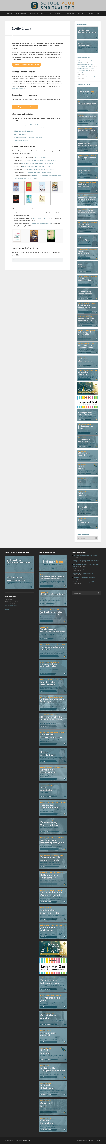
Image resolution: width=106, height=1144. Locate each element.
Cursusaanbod (21, 13)
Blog (49, 13)
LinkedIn (7, 609)
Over (9, 13)
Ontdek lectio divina (40, 157)
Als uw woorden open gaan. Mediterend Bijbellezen (37, 163)
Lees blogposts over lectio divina (25, 107)
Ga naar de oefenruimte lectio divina (26, 64)
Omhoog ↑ (98, 1140)
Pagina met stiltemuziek (21, 140)
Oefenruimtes (69, 13)
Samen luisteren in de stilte (41, 218)
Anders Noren (88, 1140)
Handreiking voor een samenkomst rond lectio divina (30, 128)
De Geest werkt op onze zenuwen (86, 72)
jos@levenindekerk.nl (11, 605)
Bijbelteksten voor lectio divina (23, 131)
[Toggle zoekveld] (98, 13)
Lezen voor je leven (40, 213)
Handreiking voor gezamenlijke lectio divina (27, 125)
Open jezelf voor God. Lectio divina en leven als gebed (39, 160)
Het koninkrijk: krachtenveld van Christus (85, 555)
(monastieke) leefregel (18, 88)
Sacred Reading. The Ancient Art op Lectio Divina (38, 169)
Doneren (90, 13)
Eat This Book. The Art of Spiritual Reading (38, 172)
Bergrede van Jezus (37, 13)
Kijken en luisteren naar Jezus (41, 223)
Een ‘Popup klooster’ (20, 134)
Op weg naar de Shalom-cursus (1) (86, 76)
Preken (57, 13)
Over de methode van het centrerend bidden (28, 137)
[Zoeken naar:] (87, 538)
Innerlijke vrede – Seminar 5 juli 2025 (84, 582)
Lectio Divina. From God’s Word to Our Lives (36, 166)
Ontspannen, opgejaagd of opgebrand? (84, 577)
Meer (79, 13)
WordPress (26, 1140)
